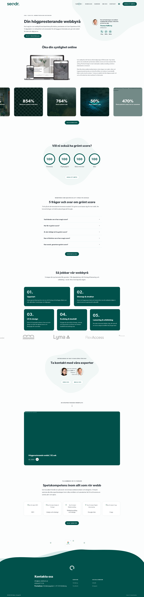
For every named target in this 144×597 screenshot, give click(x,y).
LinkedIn (94, 583)
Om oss (104, 4)
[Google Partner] (68, 543)
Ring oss (66, 382)
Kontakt (113, 4)
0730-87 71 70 (39, 583)
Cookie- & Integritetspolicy (131, 595)
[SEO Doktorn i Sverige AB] (13, 4)
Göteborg (75, 583)
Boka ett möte (129, 4)
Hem (25, 15)
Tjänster (78, 4)
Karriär (97, 4)
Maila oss (77, 382)
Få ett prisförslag (33, 36)
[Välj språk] (119, 4)
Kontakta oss (72, 254)
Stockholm (75, 586)
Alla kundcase (72, 122)
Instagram (94, 586)
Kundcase (88, 4)
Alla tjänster (72, 523)
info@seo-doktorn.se (41, 581)
